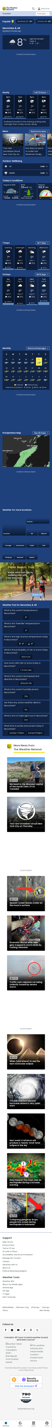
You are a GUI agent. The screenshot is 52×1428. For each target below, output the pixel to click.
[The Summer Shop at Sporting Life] (43, 553)
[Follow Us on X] (37, 1330)
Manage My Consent (12, 1258)
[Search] (33, 8)
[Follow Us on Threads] (31, 1330)
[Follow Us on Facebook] (6, 1330)
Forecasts (41, 13)
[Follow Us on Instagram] (12, 1330)
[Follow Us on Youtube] (18, 1330)
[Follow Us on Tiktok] (24, 1330)
